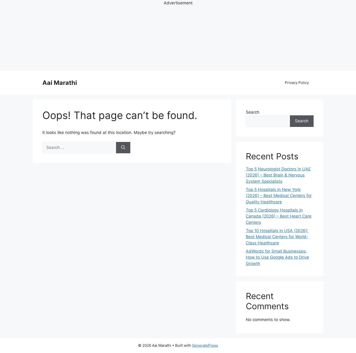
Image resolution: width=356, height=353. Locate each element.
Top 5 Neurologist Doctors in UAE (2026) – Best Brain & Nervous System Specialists (278, 175)
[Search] (123, 148)
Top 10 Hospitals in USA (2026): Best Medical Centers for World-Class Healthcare (277, 236)
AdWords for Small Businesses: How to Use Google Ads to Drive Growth (277, 257)
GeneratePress (205, 345)
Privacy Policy (297, 82)
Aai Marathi (59, 82)
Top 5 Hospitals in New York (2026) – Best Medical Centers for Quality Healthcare (279, 195)
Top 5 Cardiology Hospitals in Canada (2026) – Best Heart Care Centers (278, 216)
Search (252, 112)
